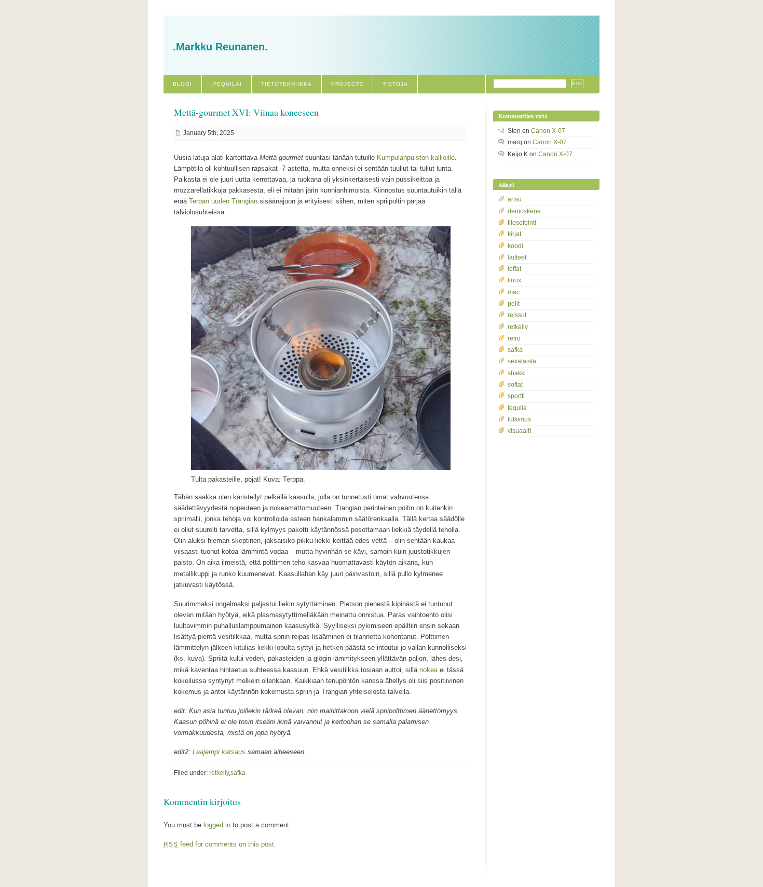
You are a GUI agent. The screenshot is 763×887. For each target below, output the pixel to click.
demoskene (524, 211)
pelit (514, 304)
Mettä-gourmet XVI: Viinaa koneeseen (246, 112)
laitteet (517, 257)
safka (238, 773)
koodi (515, 246)
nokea (428, 670)
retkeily (219, 773)
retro (514, 338)
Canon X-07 (548, 131)
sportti (516, 396)
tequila (517, 408)
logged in (216, 825)
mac (514, 292)
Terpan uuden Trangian (223, 201)
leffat (514, 269)
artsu (515, 199)
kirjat (514, 234)
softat (515, 384)
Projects (347, 84)
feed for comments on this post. (220, 844)
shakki (517, 373)
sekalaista (522, 361)
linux (514, 280)
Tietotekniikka (286, 84)
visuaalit (519, 431)
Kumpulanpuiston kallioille (416, 157)
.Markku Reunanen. (220, 46)
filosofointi (522, 223)
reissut (517, 315)
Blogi (182, 84)
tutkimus (519, 419)
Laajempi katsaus (219, 752)
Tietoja (395, 84)
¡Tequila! (226, 84)
